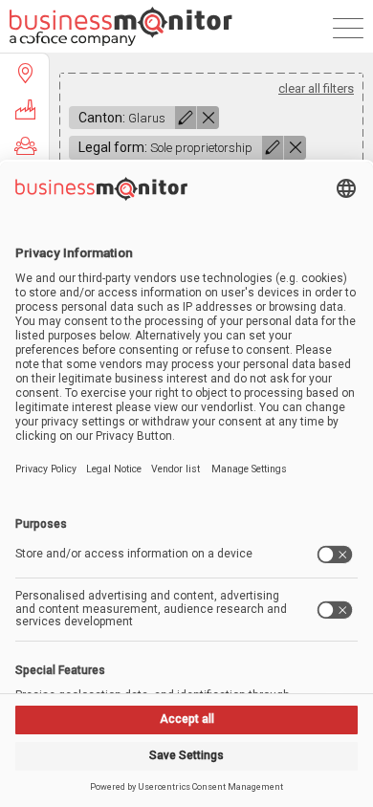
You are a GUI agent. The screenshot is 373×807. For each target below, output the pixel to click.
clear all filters (316, 88)
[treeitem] (24, 73)
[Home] (121, 26)
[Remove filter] (208, 118)
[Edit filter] (185, 118)
